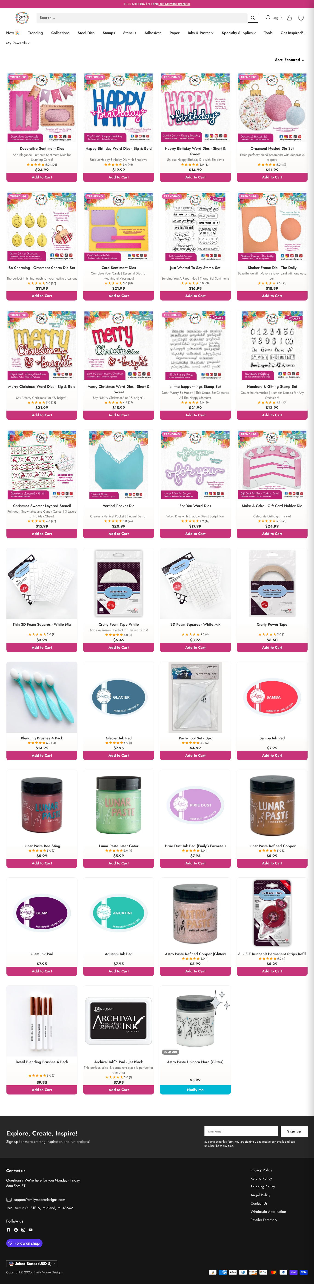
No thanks (157, 713)
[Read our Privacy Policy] (266, 688)
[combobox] (55, 668)
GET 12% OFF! (157, 701)
